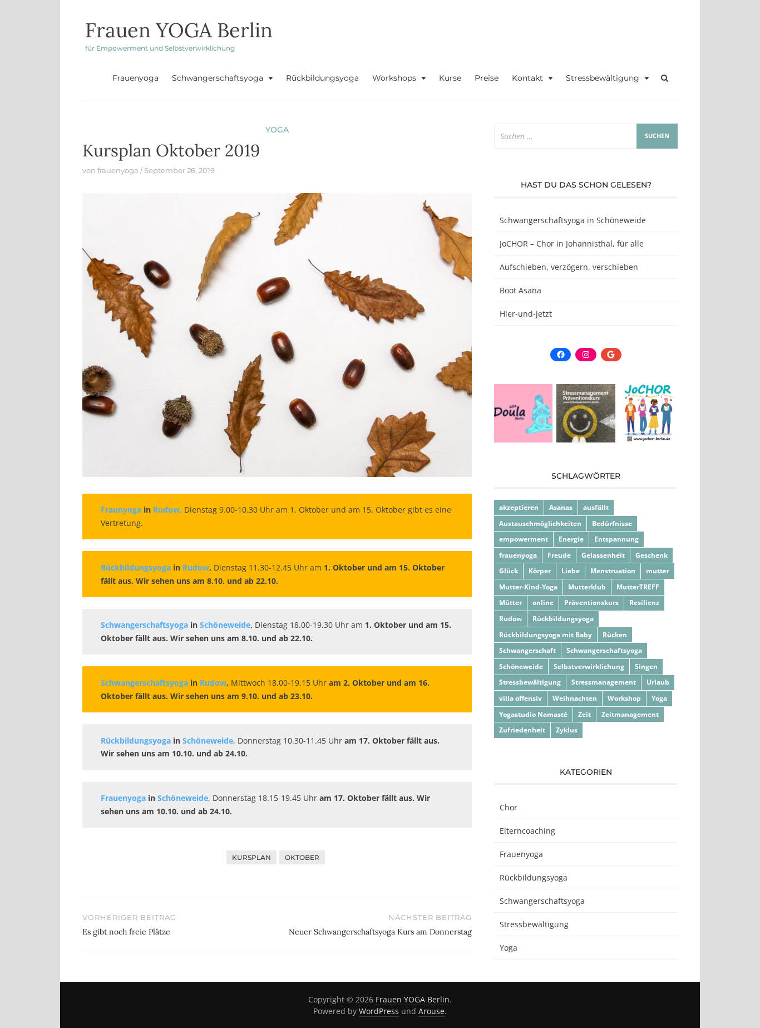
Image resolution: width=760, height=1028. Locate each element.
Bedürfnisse (612, 523)
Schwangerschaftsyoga (217, 78)
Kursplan (251, 857)
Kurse (450, 78)
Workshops (394, 78)
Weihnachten (574, 698)
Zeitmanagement (630, 714)
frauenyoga (118, 170)
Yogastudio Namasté (533, 714)
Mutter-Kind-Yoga (528, 587)
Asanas (561, 507)
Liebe (570, 571)
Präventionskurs (591, 602)
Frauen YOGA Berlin (179, 30)
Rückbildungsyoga (322, 78)
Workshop (624, 698)
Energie (571, 539)
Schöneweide (521, 666)
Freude (559, 555)
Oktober (302, 857)
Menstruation (612, 571)
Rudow (510, 618)
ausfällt (596, 507)
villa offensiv (520, 698)
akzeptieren (519, 507)
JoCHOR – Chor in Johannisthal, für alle (572, 243)
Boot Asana (520, 290)
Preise (487, 78)
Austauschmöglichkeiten (540, 523)
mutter (657, 571)
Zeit (584, 714)
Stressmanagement (603, 682)
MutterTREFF (637, 587)
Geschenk (651, 555)
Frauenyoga (135, 78)
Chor (508, 807)
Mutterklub (587, 587)
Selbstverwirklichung (589, 666)
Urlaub (658, 682)
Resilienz (644, 602)
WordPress (379, 1011)
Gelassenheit (603, 555)
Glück (508, 571)
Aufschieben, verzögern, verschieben (569, 267)
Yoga (277, 130)
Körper (540, 571)
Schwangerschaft (527, 650)
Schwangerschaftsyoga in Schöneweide (573, 220)
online (543, 602)
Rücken (615, 635)
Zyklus (567, 730)
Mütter (510, 602)
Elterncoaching (527, 830)
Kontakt (527, 78)
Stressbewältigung (602, 78)
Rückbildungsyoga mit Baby (545, 635)
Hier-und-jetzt (526, 313)
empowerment (523, 539)
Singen (646, 666)
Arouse (431, 1011)
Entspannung (616, 539)
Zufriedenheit (522, 730)
